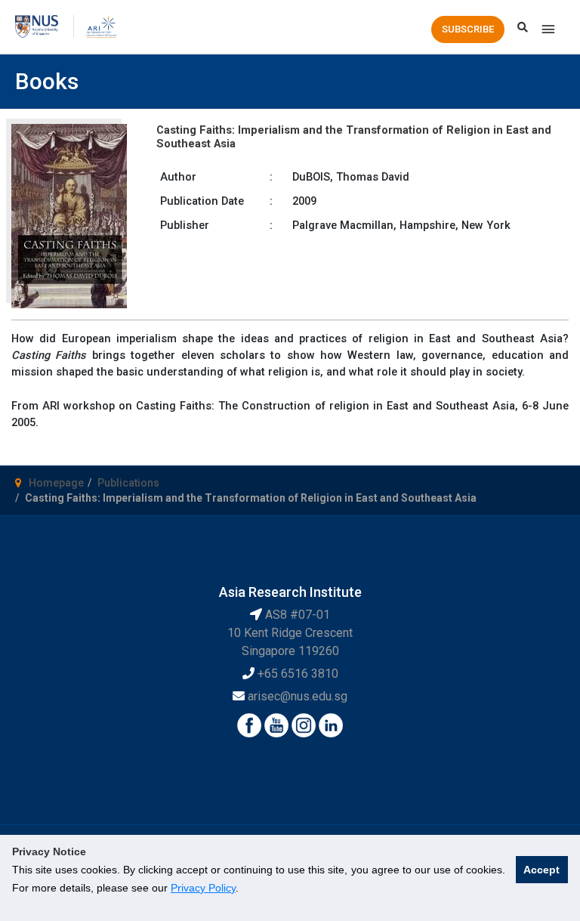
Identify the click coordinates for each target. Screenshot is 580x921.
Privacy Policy (203, 888)
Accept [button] (541, 870)
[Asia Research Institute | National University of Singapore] (100, 25)
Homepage (56, 483)
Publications (128, 483)
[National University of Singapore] (36, 25)
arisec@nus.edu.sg (297, 696)
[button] (467, 29)
